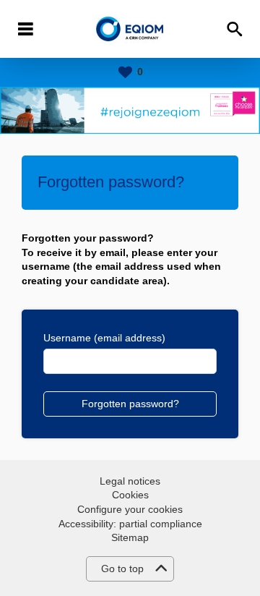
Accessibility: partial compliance (130, 523)
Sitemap (130, 537)
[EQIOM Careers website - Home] (130, 29)
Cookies (130, 495)
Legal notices (130, 481)
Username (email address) (104, 338)
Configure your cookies (130, 509)
